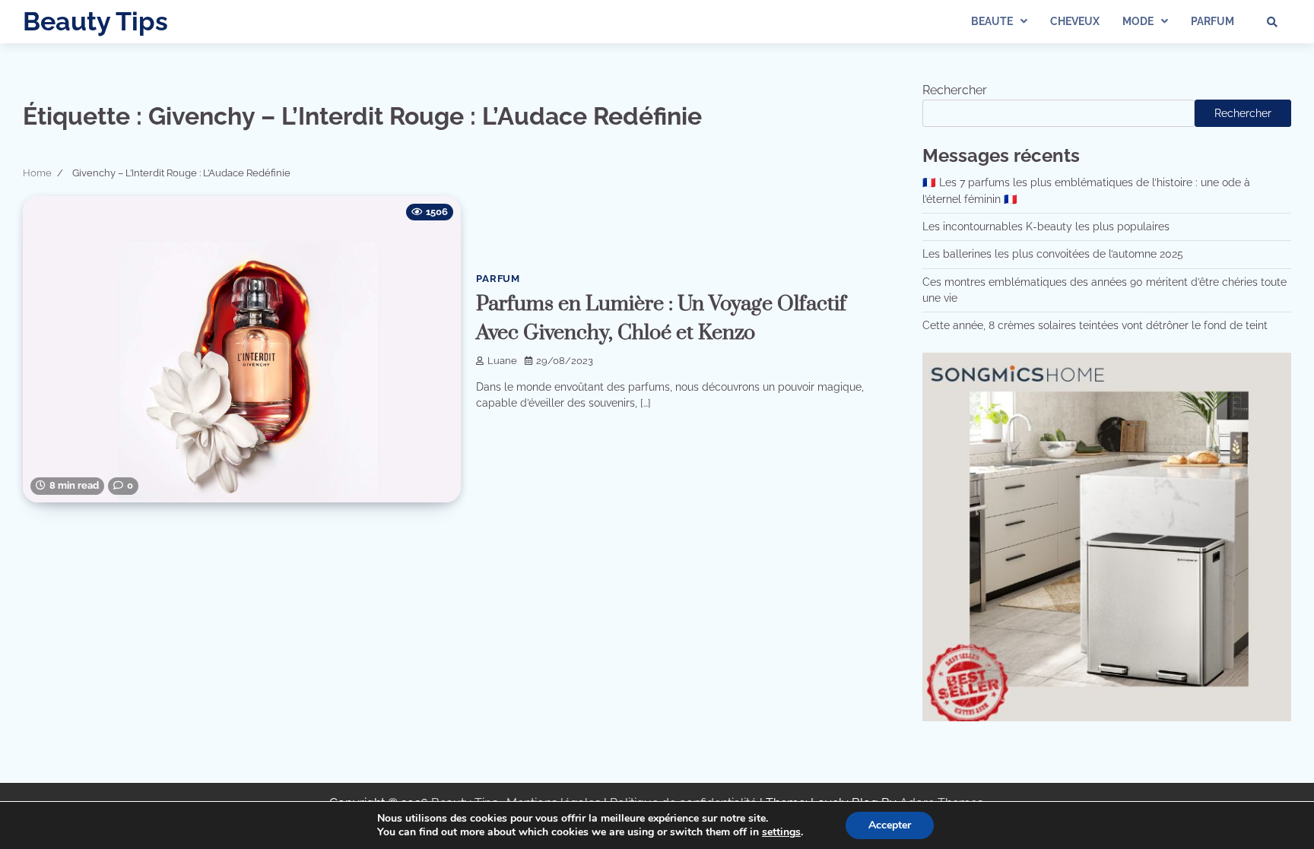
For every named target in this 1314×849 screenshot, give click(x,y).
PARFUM (1212, 21)
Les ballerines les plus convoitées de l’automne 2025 (1052, 254)
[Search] (1272, 22)
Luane (502, 360)
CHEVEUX (1075, 21)
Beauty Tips (95, 21)
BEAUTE (992, 21)
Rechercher (954, 90)
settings (781, 832)
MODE (1138, 21)
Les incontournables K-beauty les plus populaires (1046, 226)
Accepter (889, 825)
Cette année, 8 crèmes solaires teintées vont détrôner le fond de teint (1095, 325)
